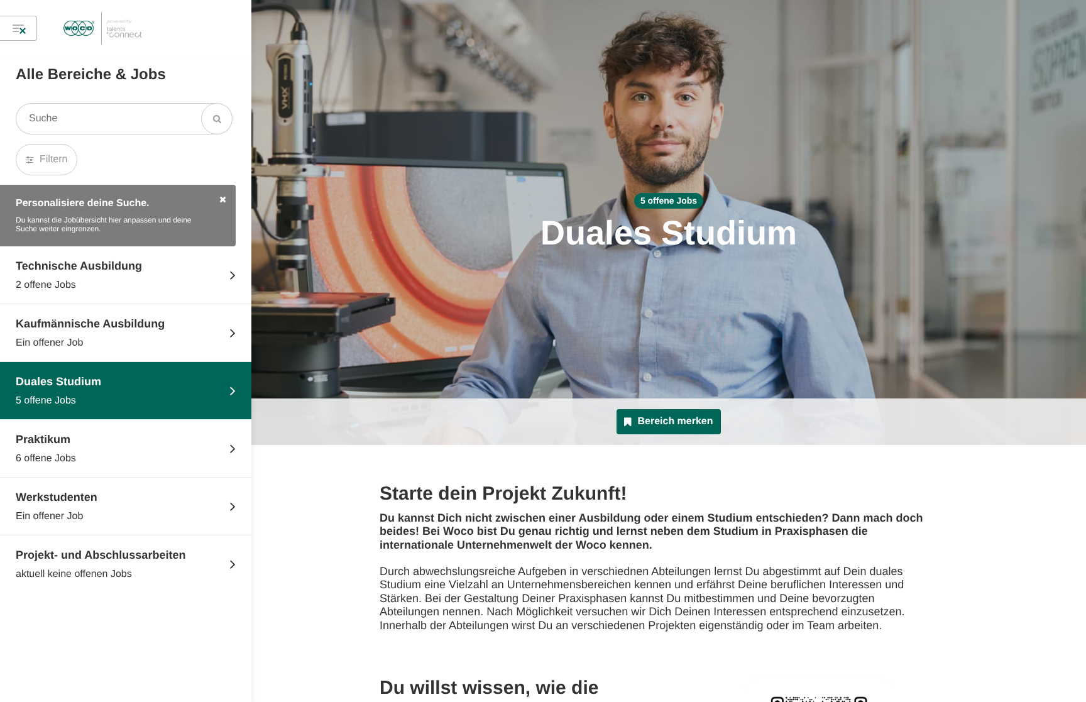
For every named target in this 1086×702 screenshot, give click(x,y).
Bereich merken (675, 421)
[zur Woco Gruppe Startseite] (102, 28)
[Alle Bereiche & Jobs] (18, 28)
